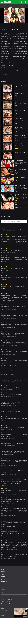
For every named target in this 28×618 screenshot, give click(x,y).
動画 (11, 6)
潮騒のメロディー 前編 (20, 185)
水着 (20, 70)
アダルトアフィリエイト (6, 599)
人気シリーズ (11, 71)
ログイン (15, 221)
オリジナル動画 (12, 70)
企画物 (23, 70)
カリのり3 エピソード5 (20, 135)
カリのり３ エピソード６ (20, 127)
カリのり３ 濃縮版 (19, 118)
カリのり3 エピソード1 (20, 152)
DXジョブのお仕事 (4, 601)
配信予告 (3, 579)
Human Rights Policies (5, 612)
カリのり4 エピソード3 (20, 93)
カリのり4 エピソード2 (20, 102)
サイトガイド (3, 589)
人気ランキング (4, 581)
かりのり (11, 67)
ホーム (5, 6)
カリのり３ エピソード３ (20, 143)
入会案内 (22, 6)
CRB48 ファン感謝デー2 (20, 177)
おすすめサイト (4, 592)
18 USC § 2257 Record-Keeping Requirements (11, 610)
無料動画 (3, 576)
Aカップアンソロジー (19, 160)
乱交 (17, 70)
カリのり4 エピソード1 (20, 110)
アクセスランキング (5, 596)
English (2, 615)
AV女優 (15, 6)
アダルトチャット (4, 603)
